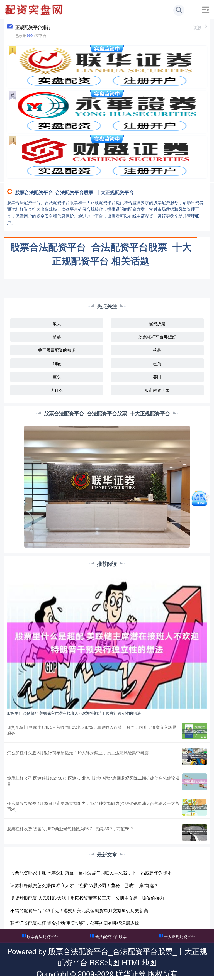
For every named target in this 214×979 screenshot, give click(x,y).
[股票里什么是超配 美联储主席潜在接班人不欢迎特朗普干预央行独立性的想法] (107, 642)
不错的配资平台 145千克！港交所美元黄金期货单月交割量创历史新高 (79, 910)
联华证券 (131, 973)
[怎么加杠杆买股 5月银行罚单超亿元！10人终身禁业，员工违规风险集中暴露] (194, 756)
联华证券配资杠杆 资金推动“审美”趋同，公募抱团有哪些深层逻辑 (74, 923)
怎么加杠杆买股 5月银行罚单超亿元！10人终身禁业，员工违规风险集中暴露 (78, 752)
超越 (57, 337)
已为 (157, 363)
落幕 (157, 350)
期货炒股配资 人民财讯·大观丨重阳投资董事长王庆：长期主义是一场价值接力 (87, 898)
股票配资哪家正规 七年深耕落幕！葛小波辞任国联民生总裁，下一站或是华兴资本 (91, 873)
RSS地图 (104, 962)
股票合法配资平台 (42, 936)
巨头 (57, 377)
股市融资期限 (157, 390)
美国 (157, 377)
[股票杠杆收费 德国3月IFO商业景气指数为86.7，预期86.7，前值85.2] (194, 832)
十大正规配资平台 (179, 936)
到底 (57, 363)
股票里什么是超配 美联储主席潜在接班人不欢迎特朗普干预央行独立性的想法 (74, 713)
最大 (57, 323)
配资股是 (157, 323)
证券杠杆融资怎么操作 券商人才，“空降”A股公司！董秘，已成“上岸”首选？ (84, 885)
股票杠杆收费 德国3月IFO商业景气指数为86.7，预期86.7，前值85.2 (70, 828)
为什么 (56, 390)
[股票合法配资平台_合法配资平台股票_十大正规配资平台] (34, 9)
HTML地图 (139, 962)
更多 (197, 27)
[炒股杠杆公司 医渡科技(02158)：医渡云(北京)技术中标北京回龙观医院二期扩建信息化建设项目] (194, 781)
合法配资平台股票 (111, 936)
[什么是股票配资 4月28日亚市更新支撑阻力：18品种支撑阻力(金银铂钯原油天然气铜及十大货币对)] (194, 807)
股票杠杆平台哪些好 (157, 337)
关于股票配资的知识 (57, 350)
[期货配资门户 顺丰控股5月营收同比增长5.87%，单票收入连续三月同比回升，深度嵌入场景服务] (194, 731)
